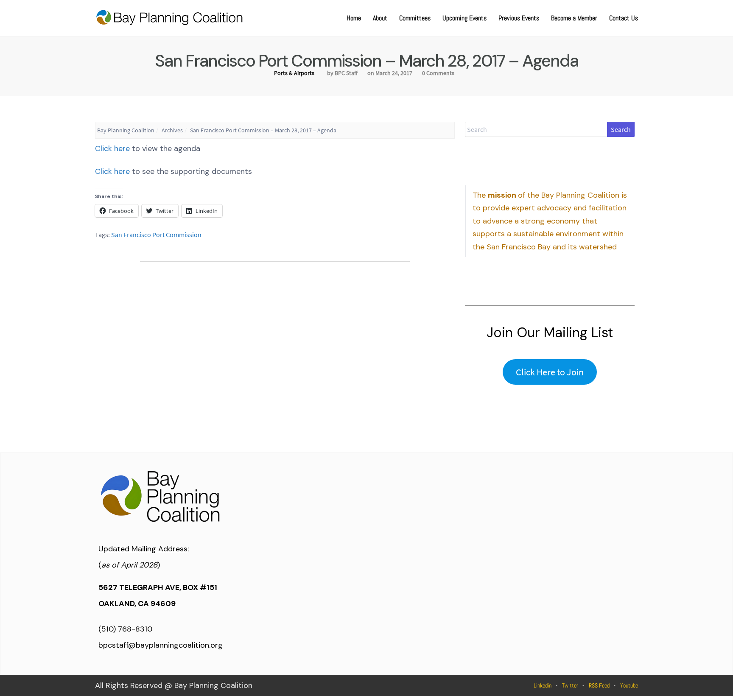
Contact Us (623, 18)
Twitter (570, 685)
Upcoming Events (464, 18)
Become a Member (574, 18)
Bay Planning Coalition (125, 130)
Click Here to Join (550, 372)
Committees (415, 18)
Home (354, 18)
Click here (112, 148)
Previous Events (518, 18)
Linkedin (542, 685)
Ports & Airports (294, 73)
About (380, 18)
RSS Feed (599, 685)
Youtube (629, 685)
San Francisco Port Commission (156, 234)
